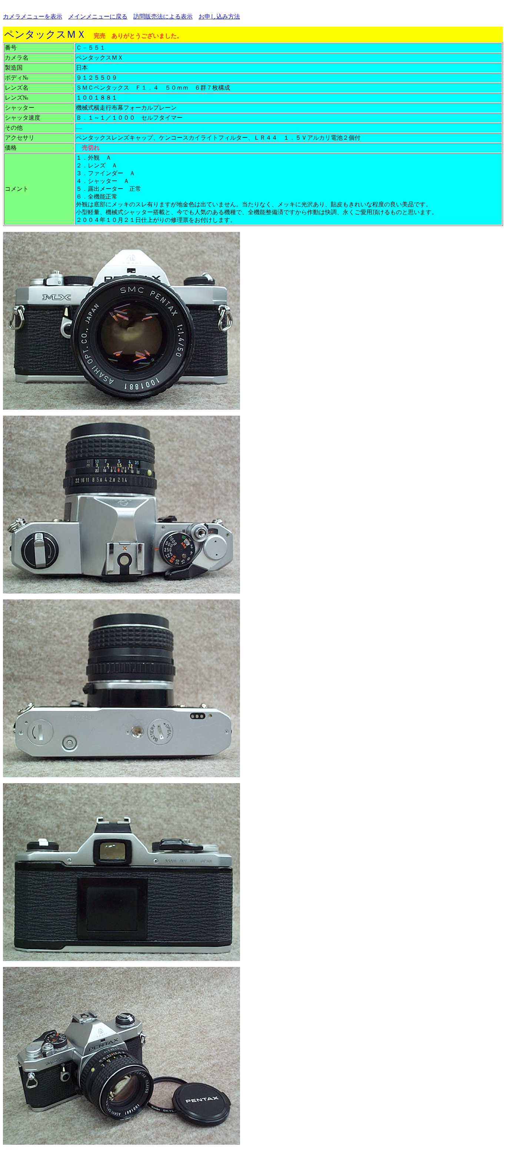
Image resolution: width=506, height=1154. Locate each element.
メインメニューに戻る (97, 16)
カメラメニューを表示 (32, 16)
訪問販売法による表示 (163, 16)
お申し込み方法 (219, 16)
